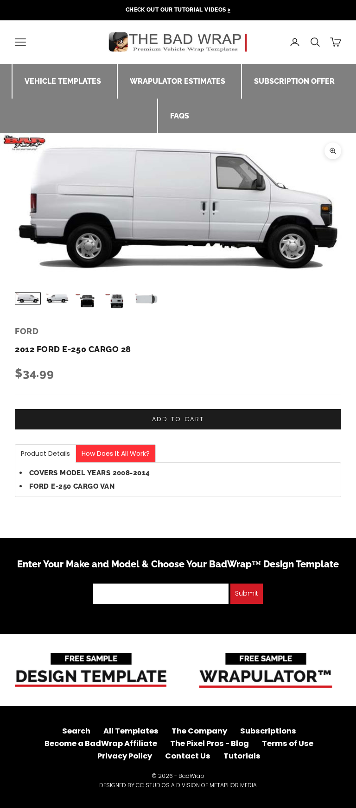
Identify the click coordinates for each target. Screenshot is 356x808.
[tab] (45, 453)
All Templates (131, 731)
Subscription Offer (294, 81)
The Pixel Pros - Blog (209, 743)
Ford (26, 331)
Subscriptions (268, 731)
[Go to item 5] (146, 299)
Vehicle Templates (63, 81)
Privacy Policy (124, 756)
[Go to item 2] (57, 298)
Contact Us (187, 756)
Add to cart (178, 419)
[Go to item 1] (28, 298)
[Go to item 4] (117, 301)
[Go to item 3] (87, 300)
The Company (199, 731)
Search (76, 731)
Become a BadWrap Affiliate (100, 743)
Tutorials (242, 756)
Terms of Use (287, 743)
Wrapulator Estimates (177, 81)
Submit (246, 593)
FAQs (179, 116)
